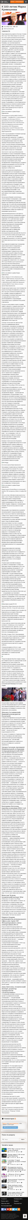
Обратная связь (5, 1203)
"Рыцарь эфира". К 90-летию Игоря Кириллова (16, 1155)
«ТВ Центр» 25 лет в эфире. (16, 1174)
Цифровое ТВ (6, 31)
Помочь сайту (4, 1201)
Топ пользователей (6, 1205)
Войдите (5, 1123)
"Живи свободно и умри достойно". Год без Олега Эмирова (15, 1187)
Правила (16, 1201)
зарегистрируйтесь (13, 1123)
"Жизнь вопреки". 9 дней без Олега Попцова (16, 1180)
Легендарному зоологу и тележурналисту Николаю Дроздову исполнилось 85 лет (17, 1169)
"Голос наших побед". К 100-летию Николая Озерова (16, 1193)
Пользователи (18, 1203)
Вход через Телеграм (11, 1127)
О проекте (4, 1198)
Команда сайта (18, 1198)
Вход (12, 1)
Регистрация (19, 1)
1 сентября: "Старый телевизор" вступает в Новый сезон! (17, 1162)
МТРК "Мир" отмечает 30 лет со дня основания (16, 1149)
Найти (22, 1139)
